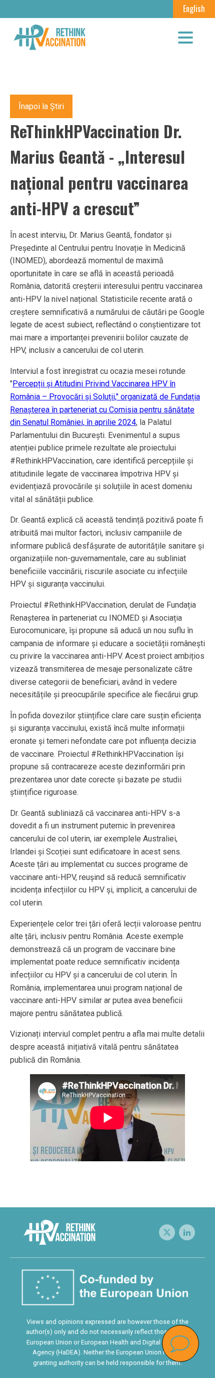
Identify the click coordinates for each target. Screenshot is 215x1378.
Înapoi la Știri (41, 106)
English (194, 9)
